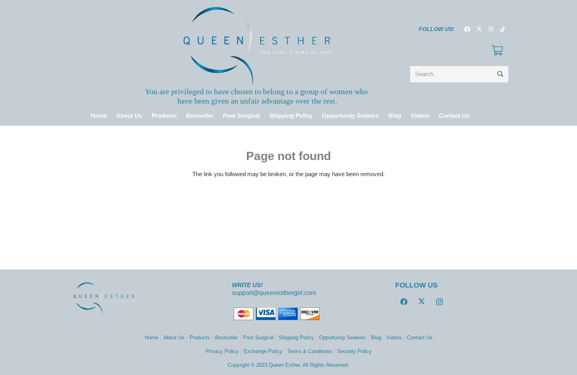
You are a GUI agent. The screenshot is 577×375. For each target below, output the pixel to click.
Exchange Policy (263, 351)
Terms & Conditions (309, 351)
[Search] (500, 74)
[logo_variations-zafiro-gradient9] (257, 45)
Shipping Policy (296, 337)
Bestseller (226, 337)
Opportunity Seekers (342, 337)
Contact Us (420, 337)
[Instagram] (491, 29)
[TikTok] (502, 29)
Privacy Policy (222, 351)
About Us (173, 337)
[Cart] (497, 50)
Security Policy (354, 351)
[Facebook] (467, 29)
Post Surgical (258, 337)
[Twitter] (479, 29)
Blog (376, 337)
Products (200, 337)
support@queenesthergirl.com (274, 292)
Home (151, 337)
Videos (394, 337)
